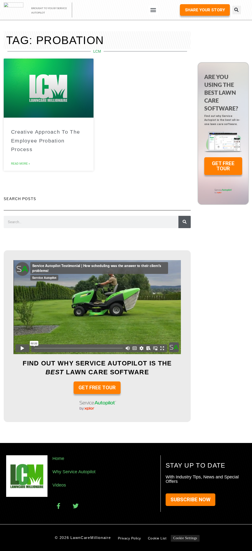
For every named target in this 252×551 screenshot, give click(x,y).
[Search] (184, 222)
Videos (59, 485)
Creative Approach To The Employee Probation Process (45, 140)
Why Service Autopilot (73, 471)
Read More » (20, 163)
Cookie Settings (185, 538)
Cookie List (157, 538)
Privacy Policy (129, 538)
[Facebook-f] (58, 506)
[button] (153, 10)
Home (58, 458)
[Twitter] (75, 506)
